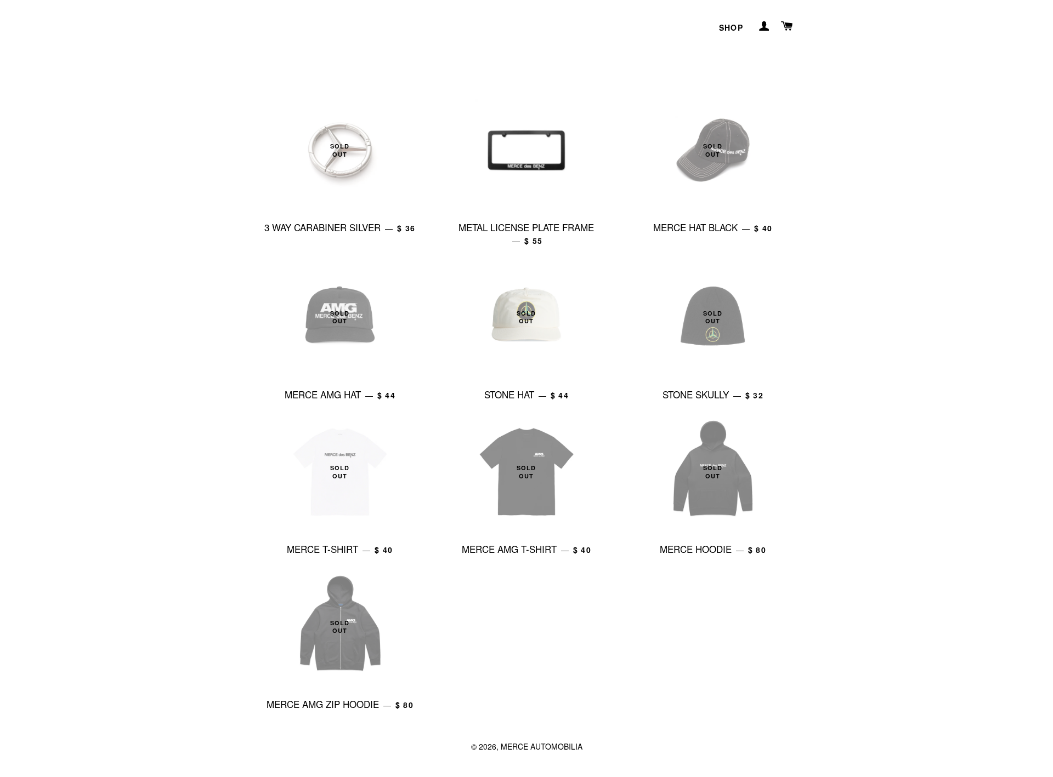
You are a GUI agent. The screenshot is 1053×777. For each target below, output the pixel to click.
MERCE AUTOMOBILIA (541, 746)
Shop (731, 27)
